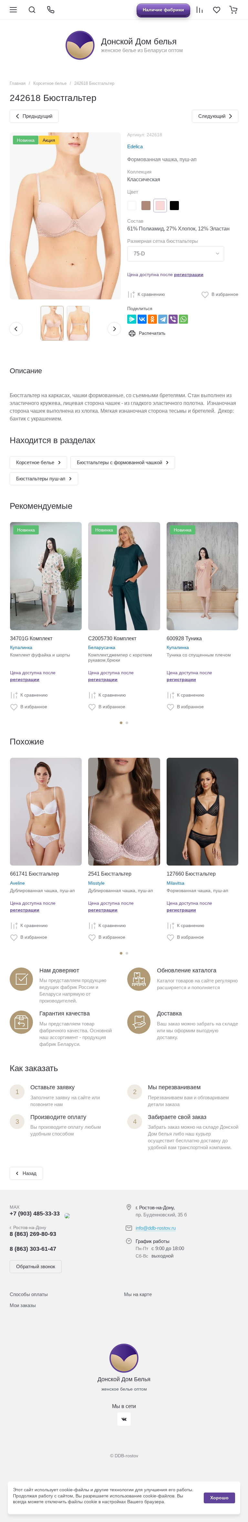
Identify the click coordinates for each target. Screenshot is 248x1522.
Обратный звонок (35, 1266)
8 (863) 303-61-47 (33, 1249)
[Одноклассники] (152, 319)
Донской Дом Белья (124, 1379)
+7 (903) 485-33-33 (35, 1213)
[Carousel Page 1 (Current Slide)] (121, 723)
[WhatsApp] (183, 319)
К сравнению (151, 294)
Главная (18, 83)
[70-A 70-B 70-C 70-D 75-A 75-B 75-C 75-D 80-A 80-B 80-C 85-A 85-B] (175, 254)
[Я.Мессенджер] (131, 319)
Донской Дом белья (139, 41)
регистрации (188, 274)
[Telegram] (162, 319)
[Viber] (173, 319)
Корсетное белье (50, 83)
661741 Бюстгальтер (34, 874)
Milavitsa (175, 883)
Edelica (135, 146)
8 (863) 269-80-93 (33, 1234)
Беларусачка (101, 647)
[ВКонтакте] (142, 319)
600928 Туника (184, 638)
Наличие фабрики (163, 9)
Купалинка (21, 647)
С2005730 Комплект (112, 638)
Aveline (17, 883)
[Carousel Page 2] (127, 723)
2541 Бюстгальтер (109, 874)
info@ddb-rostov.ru (156, 1228)
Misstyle (96, 883)
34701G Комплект (31, 638)
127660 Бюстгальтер (191, 874)
